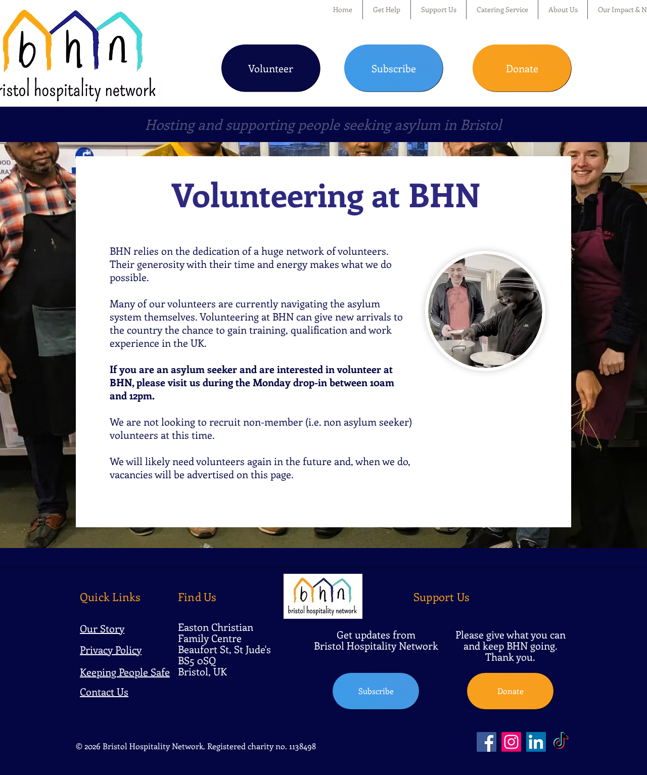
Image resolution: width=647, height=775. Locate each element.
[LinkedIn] (536, 742)
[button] (386, 9)
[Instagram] (511, 742)
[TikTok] (561, 742)
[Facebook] (486, 742)
